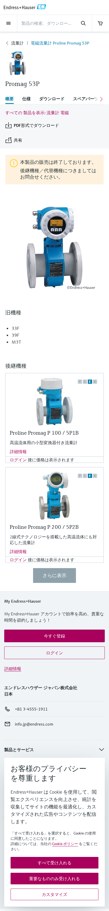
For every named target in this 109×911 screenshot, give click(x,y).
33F (15, 328)
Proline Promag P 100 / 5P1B (44, 433)
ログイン (18, 459)
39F (15, 335)
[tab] (11, 99)
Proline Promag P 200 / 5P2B (44, 527)
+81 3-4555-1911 (31, 709)
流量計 (17, 43)
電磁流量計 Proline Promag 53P (60, 43)
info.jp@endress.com (34, 724)
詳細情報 (18, 451)
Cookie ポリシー (65, 843)
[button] (54, 636)
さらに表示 (54, 575)
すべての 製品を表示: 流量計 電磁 (37, 112)
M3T (16, 342)
